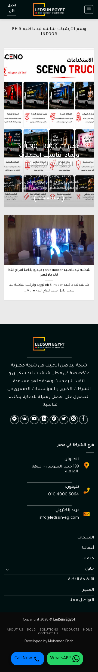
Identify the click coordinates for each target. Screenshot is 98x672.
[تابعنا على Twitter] (63, 419)
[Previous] (85, 127)
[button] (88, 9)
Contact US (48, 633)
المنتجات (85, 538)
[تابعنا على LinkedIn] (43, 419)
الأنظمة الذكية (81, 579)
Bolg (31, 630)
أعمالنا (88, 548)
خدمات (87, 559)
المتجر (88, 590)
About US (15, 630)
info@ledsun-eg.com (58, 518)
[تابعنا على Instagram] (73, 419)
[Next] (9, 127)
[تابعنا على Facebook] (83, 419)
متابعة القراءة (49, 198)
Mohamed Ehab (61, 642)
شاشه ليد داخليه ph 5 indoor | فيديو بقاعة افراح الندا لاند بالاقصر (49, 272)
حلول (89, 569)
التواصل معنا (81, 600)
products (70, 630)
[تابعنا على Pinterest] (54, 419)
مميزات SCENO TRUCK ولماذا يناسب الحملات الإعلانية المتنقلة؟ (49, 156)
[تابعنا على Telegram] (14, 419)
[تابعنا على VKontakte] (24, 419)
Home (87, 630)
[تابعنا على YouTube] (34, 419)
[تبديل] (7, 569)
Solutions (48, 630)
